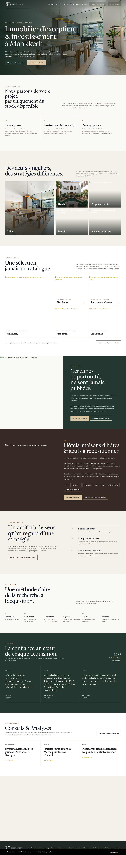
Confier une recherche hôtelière (95, 497)
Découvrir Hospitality (73, 497)
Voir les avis (116, 660)
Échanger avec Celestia (73, 830)
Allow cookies (113, 852)
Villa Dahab (97, 334)
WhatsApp (86, 848)
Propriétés (51, 4)
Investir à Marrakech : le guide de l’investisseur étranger (19, 752)
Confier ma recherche (80, 418)
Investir (58, 4)
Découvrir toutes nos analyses (109, 733)
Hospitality (66, 4)
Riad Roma (62, 302)
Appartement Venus (101, 302)
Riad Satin (62, 334)
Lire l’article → (10, 760)
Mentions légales (98, 848)
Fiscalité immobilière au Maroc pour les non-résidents (57, 752)
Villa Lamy (12, 334)
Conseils (64, 848)
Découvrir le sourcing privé (101, 418)
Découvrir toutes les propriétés (109, 343)
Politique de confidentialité (113, 848)
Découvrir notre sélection (15, 63)
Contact (78, 848)
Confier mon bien (114, 4)
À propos (84, 4)
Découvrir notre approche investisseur (22, 557)
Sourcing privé (75, 4)
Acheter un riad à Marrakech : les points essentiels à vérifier (99, 750)
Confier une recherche (97, 4)
